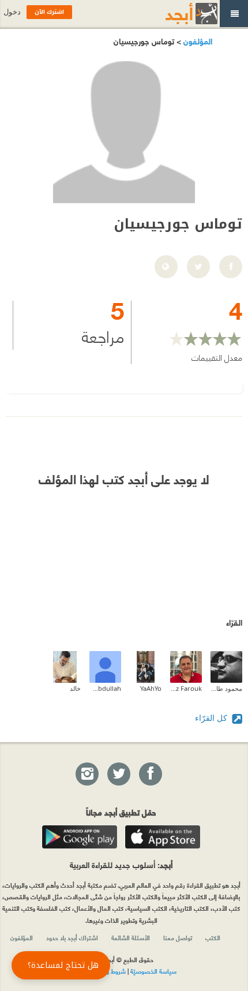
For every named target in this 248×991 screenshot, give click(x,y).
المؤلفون (196, 40)
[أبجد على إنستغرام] (86, 774)
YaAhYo (150, 688)
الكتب (212, 937)
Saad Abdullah (105, 688)
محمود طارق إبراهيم (226, 688)
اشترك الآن (49, 11)
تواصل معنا (177, 937)
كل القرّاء (212, 717)
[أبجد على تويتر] (118, 774)
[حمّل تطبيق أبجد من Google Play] (80, 837)
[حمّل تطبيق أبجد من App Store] (163, 837)
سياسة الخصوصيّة (153, 971)
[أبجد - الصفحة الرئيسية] (177, 13)
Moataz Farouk (186, 688)
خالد (75, 688)
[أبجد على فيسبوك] (150, 774)
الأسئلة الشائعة (130, 937)
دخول (12, 12)
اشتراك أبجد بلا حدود (72, 937)
